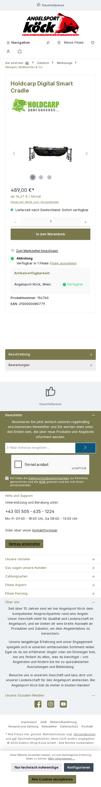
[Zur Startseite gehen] (50, 24)
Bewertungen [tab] (19, 365)
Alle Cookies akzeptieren (52, 779)
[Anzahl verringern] (15, 222)
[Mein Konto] (8, 51)
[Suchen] (48, 42)
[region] (50, 154)
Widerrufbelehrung (63, 722)
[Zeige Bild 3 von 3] (49, 177)
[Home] (27, 63)
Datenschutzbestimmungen (48, 478)
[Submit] (85, 448)
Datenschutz (69, 726)
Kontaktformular (44, 530)
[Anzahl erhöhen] (85, 222)
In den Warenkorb (50, 234)
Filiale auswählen (63, 263)
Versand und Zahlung (23, 726)
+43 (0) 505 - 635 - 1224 (29, 511)
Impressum (29, 722)
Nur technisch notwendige (36, 767)
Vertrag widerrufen (24, 544)
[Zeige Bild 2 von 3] (41, 177)
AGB (42, 482)
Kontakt (87, 726)
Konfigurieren (78, 767)
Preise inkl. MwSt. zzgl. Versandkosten (35, 201)
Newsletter (49, 726)
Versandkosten (85, 734)
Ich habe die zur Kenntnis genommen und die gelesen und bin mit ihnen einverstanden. (49, 481)
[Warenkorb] (19, 51)
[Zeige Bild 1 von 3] (33, 177)
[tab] (50, 354)
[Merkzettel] (92, 42)
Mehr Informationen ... (61, 758)
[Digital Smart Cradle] (51, 154)
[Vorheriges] (14, 154)
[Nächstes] (86, 154)
